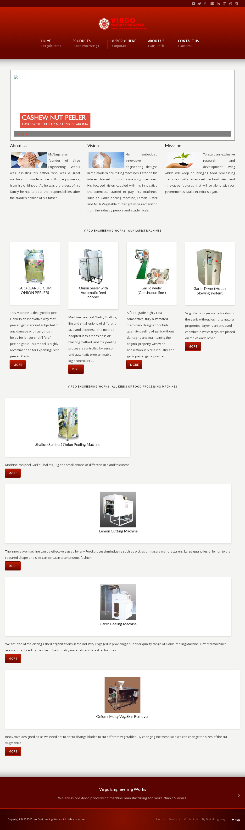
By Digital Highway (213, 819)
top (237, 820)
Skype (235, 3)
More (17, 364)
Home (160, 819)
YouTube (192, 3)
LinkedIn (217, 3)
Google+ (223, 3)
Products (174, 819)
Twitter (198, 3)
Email (211, 3)
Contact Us (191, 819)
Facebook (204, 3)
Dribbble (229, 3)
